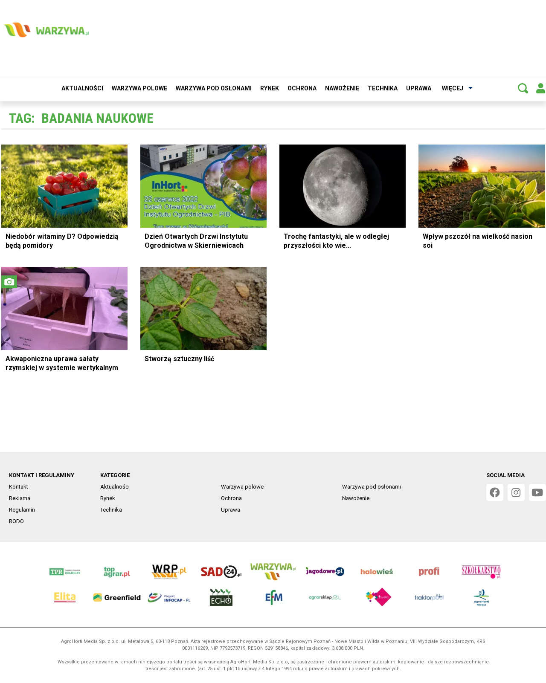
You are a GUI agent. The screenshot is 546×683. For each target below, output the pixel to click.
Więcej (452, 88)
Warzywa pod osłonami (214, 88)
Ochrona (302, 88)
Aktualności (82, 88)
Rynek (269, 88)
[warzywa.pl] (46, 30)
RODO (16, 521)
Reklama (19, 498)
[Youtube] (537, 492)
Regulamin (22, 509)
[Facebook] (494, 492)
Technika (383, 88)
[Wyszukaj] (523, 88)
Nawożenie (342, 88)
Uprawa (418, 88)
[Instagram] (516, 492)
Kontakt (18, 486)
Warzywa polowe (139, 88)
